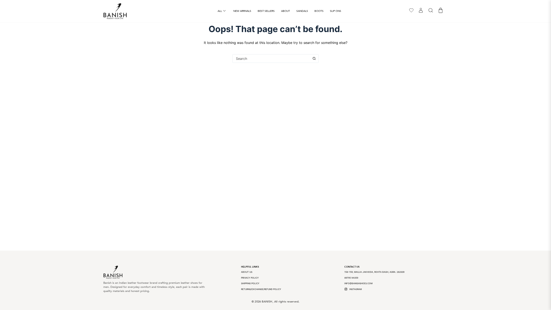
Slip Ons (335, 11)
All (220, 11)
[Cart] (440, 10)
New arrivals (242, 11)
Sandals (302, 11)
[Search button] (314, 58)
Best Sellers (266, 11)
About (285, 11)
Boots (318, 11)
